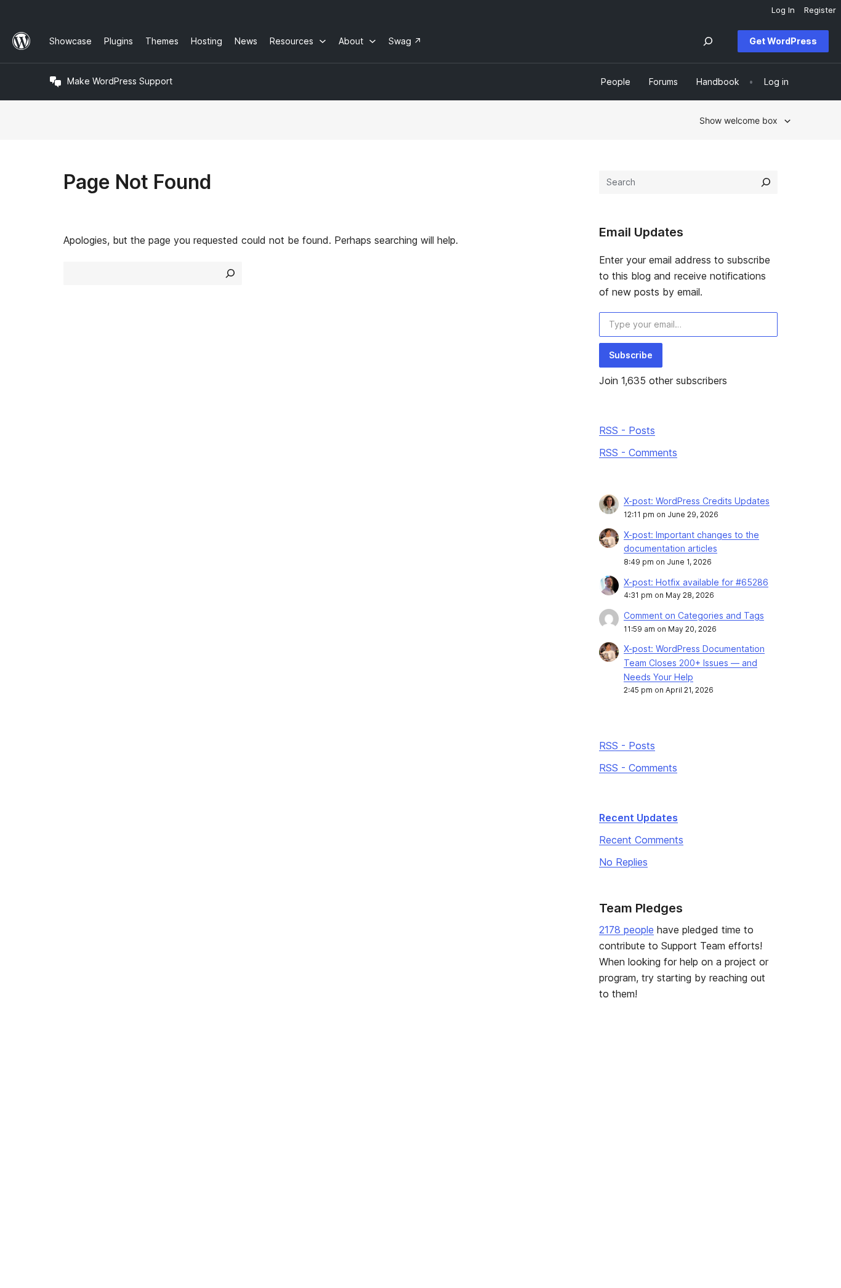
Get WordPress (783, 41)
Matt (667, 1102)
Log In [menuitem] (783, 10)
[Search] (766, 182)
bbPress (675, 1121)
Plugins (214, 1121)
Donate (522, 1121)
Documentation (382, 1102)
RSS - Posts (627, 430)
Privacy (64, 1141)
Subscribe (631, 355)
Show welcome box (738, 120)
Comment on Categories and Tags (694, 615)
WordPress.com (690, 1082)
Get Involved (528, 1082)
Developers (375, 1121)
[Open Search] (708, 41)
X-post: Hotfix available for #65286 (696, 582)
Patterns (217, 1141)
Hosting (65, 1121)
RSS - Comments (638, 452)
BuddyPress (683, 1141)
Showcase (221, 1082)
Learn (362, 1082)
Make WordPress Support (119, 81)
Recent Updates (638, 817)
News (60, 1102)
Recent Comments (641, 840)
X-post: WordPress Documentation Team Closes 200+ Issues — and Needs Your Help (694, 662)
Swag (519, 1141)
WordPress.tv (383, 1141)
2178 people (626, 930)
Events (516, 1102)
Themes (216, 1102)
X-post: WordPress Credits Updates (697, 501)
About (61, 1082)
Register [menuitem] (820, 10)
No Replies (623, 862)
